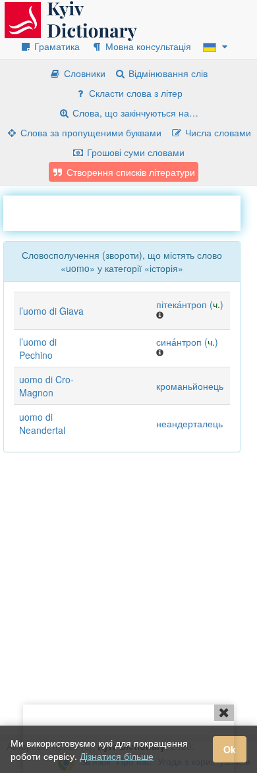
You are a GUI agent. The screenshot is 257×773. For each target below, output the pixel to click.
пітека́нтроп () (189, 304)
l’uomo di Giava (51, 310)
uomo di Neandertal (42, 423)
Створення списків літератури (129, 171)
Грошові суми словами (134, 152)
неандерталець (189, 423)
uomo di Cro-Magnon (46, 386)
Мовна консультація (147, 46)
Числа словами (217, 132)
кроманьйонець (189, 385)
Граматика (56, 46)
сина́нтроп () (187, 341)
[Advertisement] (130, 212)
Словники (83, 73)
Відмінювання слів (167, 73)
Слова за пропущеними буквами (89, 132)
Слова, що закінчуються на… (134, 112)
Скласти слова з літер (134, 92)
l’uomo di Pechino (38, 348)
